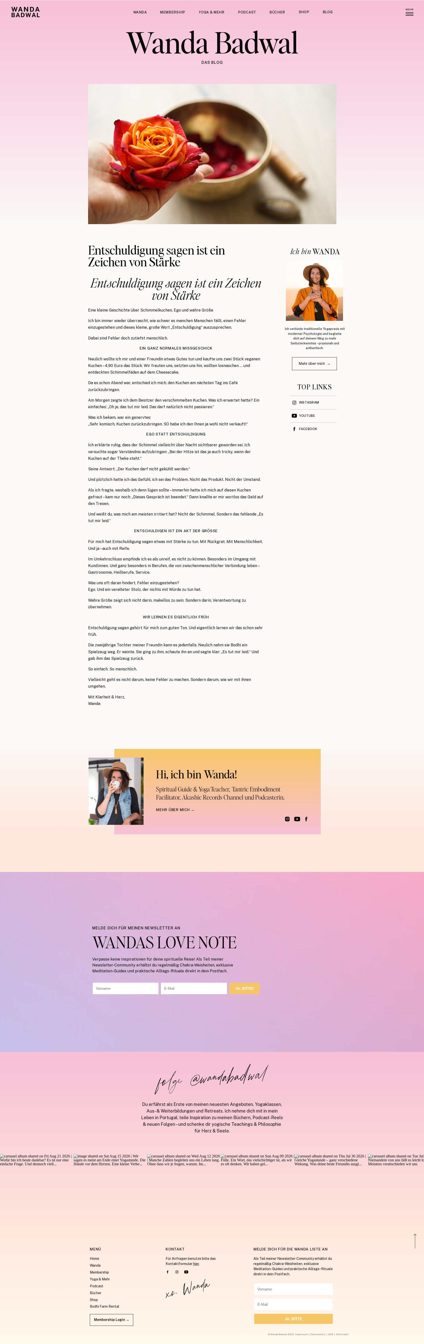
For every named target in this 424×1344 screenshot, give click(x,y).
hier (196, 1264)
